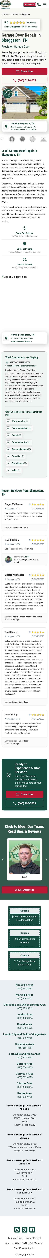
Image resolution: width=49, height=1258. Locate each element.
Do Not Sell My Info (32, 1243)
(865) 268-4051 (25, 998)
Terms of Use (15, 1238)
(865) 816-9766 (25, 1037)
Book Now (27, 71)
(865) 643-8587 (25, 988)
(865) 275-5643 (25, 1008)
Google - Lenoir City (24, 1230)
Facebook (32, 1230)
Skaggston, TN (13, 508)
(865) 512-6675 (27, 80)
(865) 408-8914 (25, 1018)
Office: (24, 1114)
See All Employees (24, 889)
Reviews (5, 14)
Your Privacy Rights (24, 1248)
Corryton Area (14, 14)
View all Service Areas (20, 342)
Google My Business (17, 1230)
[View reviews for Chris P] (8, 559)
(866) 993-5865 (27, 803)
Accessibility (12, 1243)
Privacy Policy (32, 1238)
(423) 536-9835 (25, 1067)
